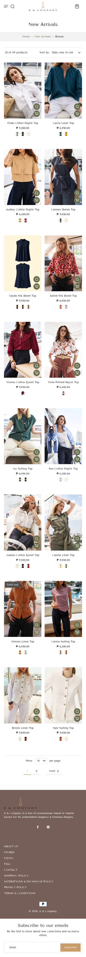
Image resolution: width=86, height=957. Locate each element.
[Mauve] (60, 652)
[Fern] (66, 566)
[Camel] (20, 220)
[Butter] (60, 566)
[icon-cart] (76, 6)
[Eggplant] (25, 479)
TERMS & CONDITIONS (19, 893)
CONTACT (11, 870)
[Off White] (28, 134)
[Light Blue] (17, 134)
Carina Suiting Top (63, 641)
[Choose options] (36, 114)
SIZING (9, 858)
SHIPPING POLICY (16, 875)
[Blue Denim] (60, 220)
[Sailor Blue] (23, 566)
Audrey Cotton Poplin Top (22, 209)
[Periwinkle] (60, 479)
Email (12, 947)
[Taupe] (28, 307)
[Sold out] (36, 632)
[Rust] (20, 652)
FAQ (7, 864)
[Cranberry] (25, 220)
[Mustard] (66, 134)
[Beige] (66, 220)
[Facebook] (37, 827)
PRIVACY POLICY (15, 887)
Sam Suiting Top (63, 728)
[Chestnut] (66, 652)
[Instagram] (48, 827)
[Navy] (23, 134)
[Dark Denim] (60, 134)
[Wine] (25, 739)
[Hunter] (20, 479)
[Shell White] (17, 566)
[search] (12, 6)
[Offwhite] (66, 479)
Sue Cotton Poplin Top (63, 468)
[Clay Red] (23, 393)
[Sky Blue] (25, 652)
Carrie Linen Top (63, 123)
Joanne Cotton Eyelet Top (22, 555)
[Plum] (23, 307)
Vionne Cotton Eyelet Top (22, 382)
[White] (20, 739)
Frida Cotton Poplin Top (22, 123)
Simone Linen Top (22, 641)
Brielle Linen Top (23, 728)
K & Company (48, 911)
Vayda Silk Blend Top (22, 295)
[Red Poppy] (60, 307)
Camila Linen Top (63, 555)
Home (26, 36)
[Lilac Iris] (66, 307)
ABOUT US (11, 846)
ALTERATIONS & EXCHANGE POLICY (28, 881)
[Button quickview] (36, 106)
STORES (9, 852)
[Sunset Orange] (63, 393)
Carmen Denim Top (63, 209)
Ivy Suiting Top (22, 468)
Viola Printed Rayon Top (63, 382)
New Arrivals (42, 36)
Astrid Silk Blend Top (63, 295)
